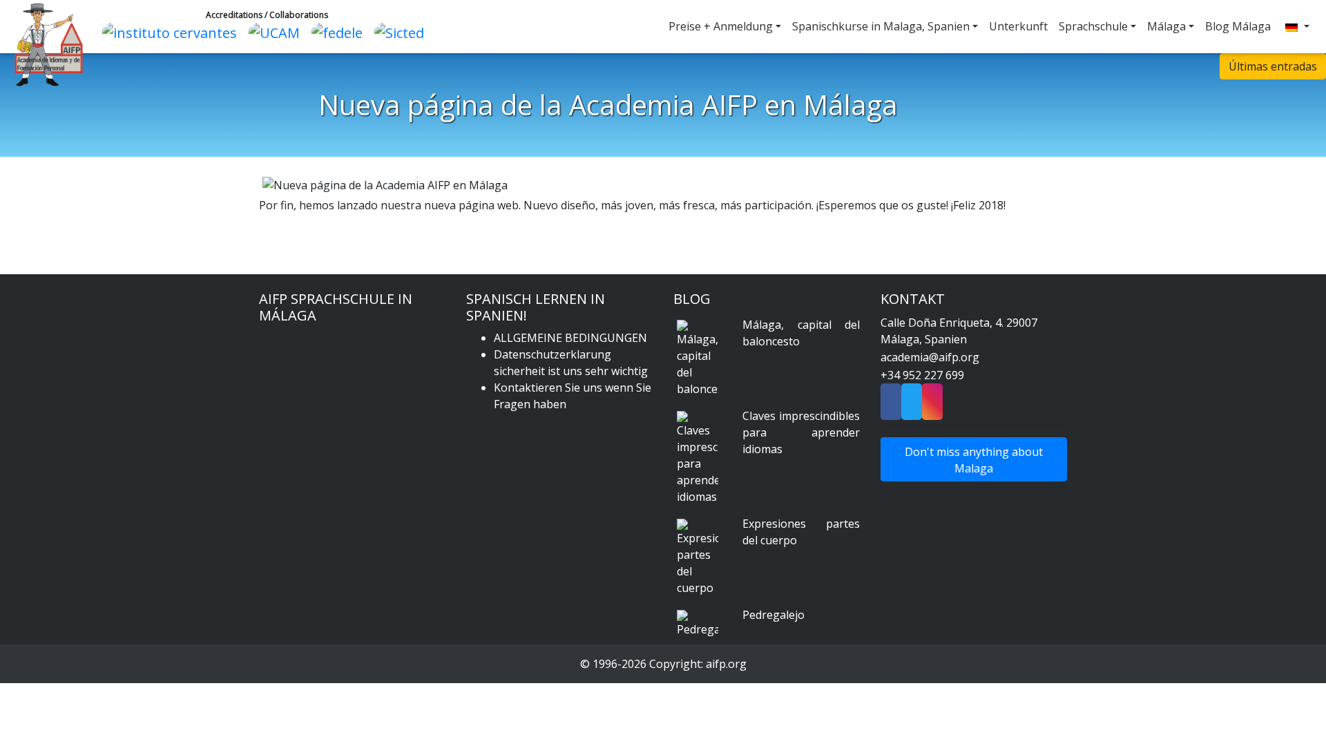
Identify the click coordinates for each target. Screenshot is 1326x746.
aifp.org (726, 663)
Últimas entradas (1273, 66)
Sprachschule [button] (1093, 26)
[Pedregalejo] (697, 623)
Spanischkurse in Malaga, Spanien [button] (881, 26)
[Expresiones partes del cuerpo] (697, 557)
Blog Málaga (1238, 26)
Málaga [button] (1166, 26)
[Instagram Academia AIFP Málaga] (932, 406)
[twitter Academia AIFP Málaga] (911, 406)
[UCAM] (277, 31)
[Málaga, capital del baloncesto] (697, 358)
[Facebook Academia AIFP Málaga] (891, 406)
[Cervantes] (173, 31)
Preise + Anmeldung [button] (721, 26)
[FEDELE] (340, 31)
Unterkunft (1018, 26)
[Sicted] (403, 31)
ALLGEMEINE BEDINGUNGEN (570, 337)
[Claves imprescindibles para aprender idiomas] (697, 458)
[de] (1295, 26)
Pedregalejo (773, 614)
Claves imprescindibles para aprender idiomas (801, 432)
